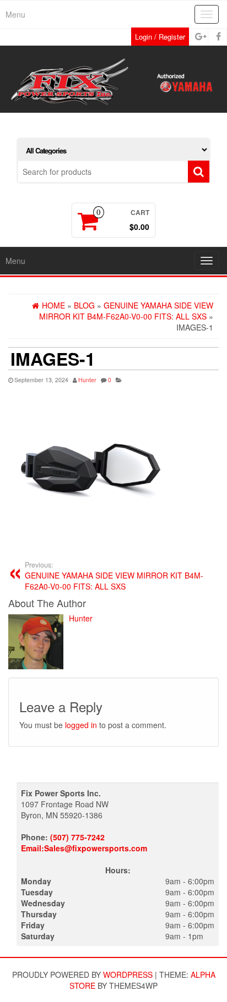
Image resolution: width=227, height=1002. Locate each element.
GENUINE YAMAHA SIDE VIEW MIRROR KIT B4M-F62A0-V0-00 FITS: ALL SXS (114, 576)
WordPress (128, 974)
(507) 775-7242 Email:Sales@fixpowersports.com (84, 843)
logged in (81, 724)
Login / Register (160, 36)
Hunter (87, 380)
